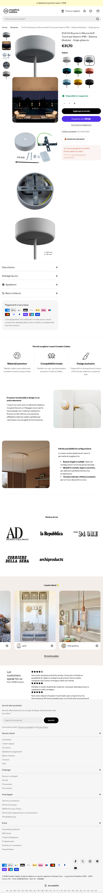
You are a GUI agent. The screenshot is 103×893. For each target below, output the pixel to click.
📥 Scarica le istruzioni (74, 139)
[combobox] (51, 19)
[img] (60, 671)
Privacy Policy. (42, 727)
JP (61, 890)
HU (51, 890)
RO (73, 890)
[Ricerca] (97, 18)
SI (84, 890)
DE (27, 890)
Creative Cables (14, 876)
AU (7, 890)
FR (38, 890)
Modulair (14, 27)
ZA (96, 890)
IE (54, 890)
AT (11, 890)
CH (19, 890)
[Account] (84, 11)
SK (77, 890)
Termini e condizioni (26, 727)
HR (46, 890)
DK (31, 890)
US (92, 890)
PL (69, 890)
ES (34, 890)
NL (65, 890)
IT (57, 890)
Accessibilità (53, 885)
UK (88, 890)
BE (15, 890)
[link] (17, 533)
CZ (22, 890)
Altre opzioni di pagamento (81, 125)
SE (81, 890)
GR (42, 890)
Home (4, 27)
